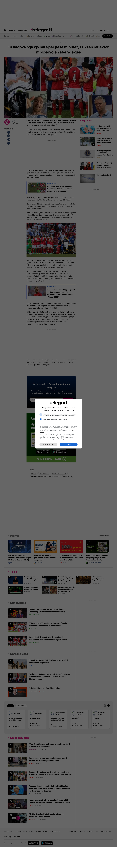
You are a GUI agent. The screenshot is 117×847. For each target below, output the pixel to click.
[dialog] (58, 424)
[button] (58, 423)
